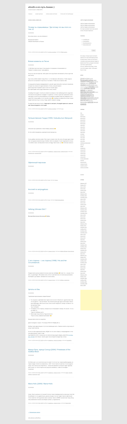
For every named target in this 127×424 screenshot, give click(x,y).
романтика (66, 280)
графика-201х (90, 81)
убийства (95, 99)
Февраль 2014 (83, 223)
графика (83, 81)
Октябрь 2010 (83, 262)
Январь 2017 (83, 185)
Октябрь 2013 (83, 230)
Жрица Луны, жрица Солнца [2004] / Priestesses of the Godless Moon (49, 350)
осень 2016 (82, 157)
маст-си (82, 144)
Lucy (62, 108)
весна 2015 (82, 121)
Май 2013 (82, 239)
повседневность (87, 94)
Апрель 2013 (83, 241)
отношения (90, 93)
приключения (38, 153)
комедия (86, 86)
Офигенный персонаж (37, 162)
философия (83, 102)
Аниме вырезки (39, 14)
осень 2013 (82, 151)
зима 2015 (82, 132)
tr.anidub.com (86, 39)
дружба (70, 372)
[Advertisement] (92, 300)
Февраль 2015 (83, 208)
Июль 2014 (82, 216)
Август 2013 (83, 234)
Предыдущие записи (34, 412)
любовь (62, 280)
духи (92, 85)
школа (90, 102)
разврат (92, 96)
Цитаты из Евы (34, 289)
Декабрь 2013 (83, 227)
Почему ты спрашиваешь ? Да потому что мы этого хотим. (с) (49, 28)
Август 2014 (83, 215)
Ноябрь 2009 (83, 280)
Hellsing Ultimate (64, 251)
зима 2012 (82, 127)
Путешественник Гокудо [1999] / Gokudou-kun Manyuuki (50, 118)
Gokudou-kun (31, 153)
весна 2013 (82, 118)
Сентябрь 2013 (83, 232)
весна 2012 (82, 116)
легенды (82, 88)
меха (82, 90)
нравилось (50, 151)
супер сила (90, 99)
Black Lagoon (64, 52)
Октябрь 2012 (83, 246)
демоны (82, 83)
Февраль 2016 (83, 194)
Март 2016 (82, 192)
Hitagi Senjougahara (59, 200)
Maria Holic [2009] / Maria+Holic (40, 384)
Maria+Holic (68, 403)
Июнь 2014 (82, 218)
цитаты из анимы (52, 52)
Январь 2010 (83, 276)
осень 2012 (82, 150)
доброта (92, 83)
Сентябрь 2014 (83, 213)
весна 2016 (82, 123)
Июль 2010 (82, 266)
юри (39, 374)
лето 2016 (82, 141)
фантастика (84, 100)
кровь (96, 86)
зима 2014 (82, 130)
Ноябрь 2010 (83, 260)
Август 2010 (83, 264)
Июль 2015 (82, 201)
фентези (91, 100)
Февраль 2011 (83, 255)
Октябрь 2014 (83, 211)
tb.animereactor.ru (87, 43)
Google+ (82, 174)
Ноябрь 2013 (83, 229)
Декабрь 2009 (83, 278)
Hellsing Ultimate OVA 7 (37, 209)
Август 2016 (83, 187)
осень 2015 (82, 155)
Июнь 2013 (82, 238)
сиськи (96, 98)
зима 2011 (82, 125)
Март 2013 (82, 243)
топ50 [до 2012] (64, 151)
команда (82, 86)
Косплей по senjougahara (38, 189)
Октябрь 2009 (83, 282)
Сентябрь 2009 (83, 283)
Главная (30, 14)
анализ (82, 114)
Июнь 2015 (82, 202)
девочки (96, 81)
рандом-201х (83, 162)
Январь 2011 (83, 257)
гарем (94, 80)
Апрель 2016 (83, 190)
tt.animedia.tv (86, 41)
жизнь (96, 85)
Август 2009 (83, 285)
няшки (96, 92)
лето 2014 (82, 137)
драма (66, 372)
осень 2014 (82, 153)
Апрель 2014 (83, 220)
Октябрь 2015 (83, 195)
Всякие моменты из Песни (38, 61)
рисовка (83, 98)
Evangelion (69, 340)
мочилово (91, 92)
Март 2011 (82, 253)
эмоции (96, 102)
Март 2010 (82, 273)
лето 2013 (82, 135)
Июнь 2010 (82, 267)
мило (86, 90)
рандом (82, 160)
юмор (83, 103)
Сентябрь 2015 (83, 197)
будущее (84, 80)
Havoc (56, 180)
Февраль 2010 (83, 274)
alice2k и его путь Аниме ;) (41, 7)
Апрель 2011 (83, 252)
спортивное (83, 99)
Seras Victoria (71, 251)
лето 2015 (82, 139)
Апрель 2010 (83, 271)
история (82, 134)
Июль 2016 (82, 188)
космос (92, 86)
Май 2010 (82, 269)
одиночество (83, 93)
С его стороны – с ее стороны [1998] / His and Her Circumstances (47, 261)
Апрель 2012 (83, 248)
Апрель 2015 (83, 204)
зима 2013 (82, 128)
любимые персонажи (85, 143)
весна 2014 (82, 120)
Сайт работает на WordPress (34, 417)
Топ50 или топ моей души (66, 14)
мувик (81, 146)
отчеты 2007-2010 (84, 158)
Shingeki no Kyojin (85, 78)
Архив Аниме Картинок (51, 14)
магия (92, 88)
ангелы (91, 78)
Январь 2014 (83, 225)
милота (90, 90)
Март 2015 (82, 206)
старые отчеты (57, 151)
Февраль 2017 (83, 183)
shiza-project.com (87, 44)
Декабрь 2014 (83, 209)
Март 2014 (82, 222)
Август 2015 (83, 199)
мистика (83, 92)
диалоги (87, 83)
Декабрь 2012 (83, 245)
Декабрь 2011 (83, 250)
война (90, 80)
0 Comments (31, 32)
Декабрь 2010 (83, 259)
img (49, 180)
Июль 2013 (82, 236)
